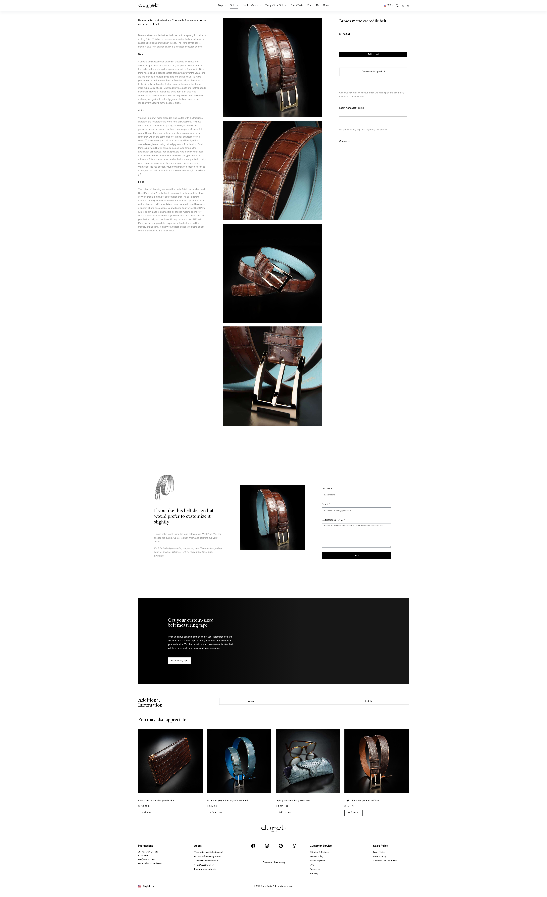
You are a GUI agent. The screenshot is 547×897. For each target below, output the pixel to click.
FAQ (312, 865)
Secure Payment (317, 861)
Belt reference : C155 (333, 520)
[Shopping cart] (408, 6)
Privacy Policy (379, 856)
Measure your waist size (205, 869)
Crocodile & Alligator (185, 20)
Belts (232, 5)
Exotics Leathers (162, 20)
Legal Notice (379, 852)
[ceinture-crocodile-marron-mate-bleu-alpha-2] (272, 170)
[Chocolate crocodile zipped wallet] (170, 761)
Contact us (313, 5)
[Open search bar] (397, 5)
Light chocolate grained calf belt (361, 801)
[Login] (403, 6)
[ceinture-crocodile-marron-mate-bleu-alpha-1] (272, 67)
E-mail (325, 504)
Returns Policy (316, 856)
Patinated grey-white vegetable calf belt (228, 801)
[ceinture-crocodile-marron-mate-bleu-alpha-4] (272, 376)
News (326, 5)
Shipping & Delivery (319, 852)
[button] (388, 6)
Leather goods (250, 5)
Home (141, 20)
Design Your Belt (274, 5)
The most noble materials (206, 861)
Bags (220, 5)
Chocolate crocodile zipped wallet (156, 801)
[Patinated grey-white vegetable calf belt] (239, 761)
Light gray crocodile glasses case (293, 801)
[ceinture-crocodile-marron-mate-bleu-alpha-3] (272, 273)
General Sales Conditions (385, 861)
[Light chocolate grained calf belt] (376, 761)
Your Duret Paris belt (204, 865)
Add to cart (373, 54)
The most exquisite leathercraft (208, 852)
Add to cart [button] (147, 812)
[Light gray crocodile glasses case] (308, 761)
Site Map (314, 873)
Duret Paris (297, 5)
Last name (327, 488)
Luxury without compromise (207, 856)
